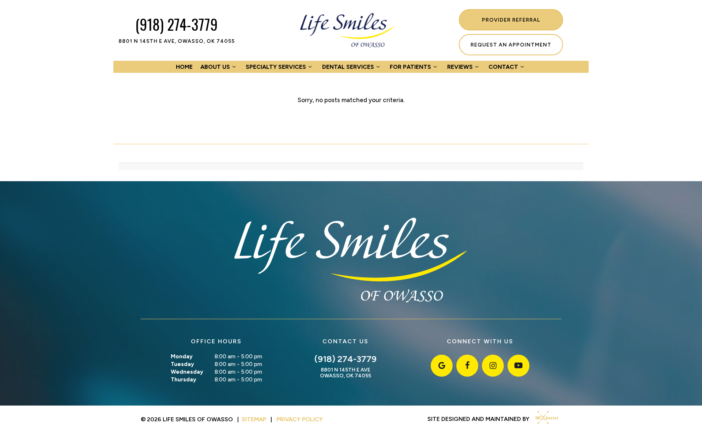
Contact (503, 66)
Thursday (183, 379)
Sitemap (254, 419)
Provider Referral (511, 20)
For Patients (410, 66)
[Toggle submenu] (234, 67)
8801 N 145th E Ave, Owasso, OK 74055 (176, 41)
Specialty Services (276, 66)
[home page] (347, 30)
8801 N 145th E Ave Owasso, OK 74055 (345, 373)
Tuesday (182, 364)
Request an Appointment (511, 45)
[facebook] (467, 366)
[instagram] (493, 366)
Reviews (460, 66)
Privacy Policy (299, 419)
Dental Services (348, 66)
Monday (182, 356)
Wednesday (187, 372)
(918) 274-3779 (176, 24)
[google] (442, 366)
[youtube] (518, 366)
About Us (215, 66)
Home (184, 66)
